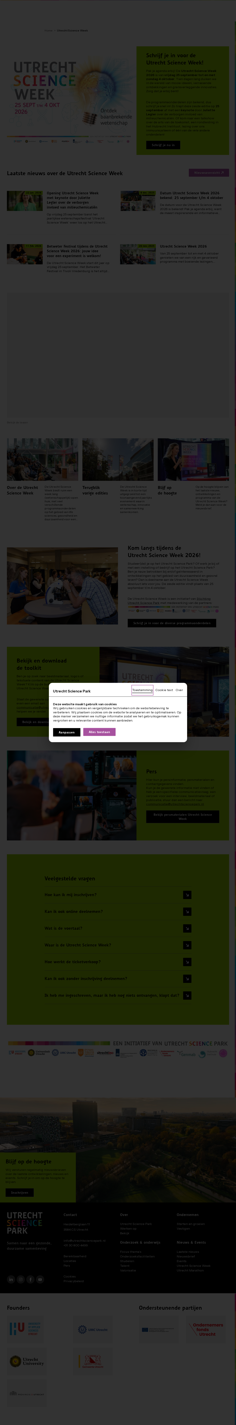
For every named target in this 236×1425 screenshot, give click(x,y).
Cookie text (164, 690)
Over (179, 690)
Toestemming (142, 690)
